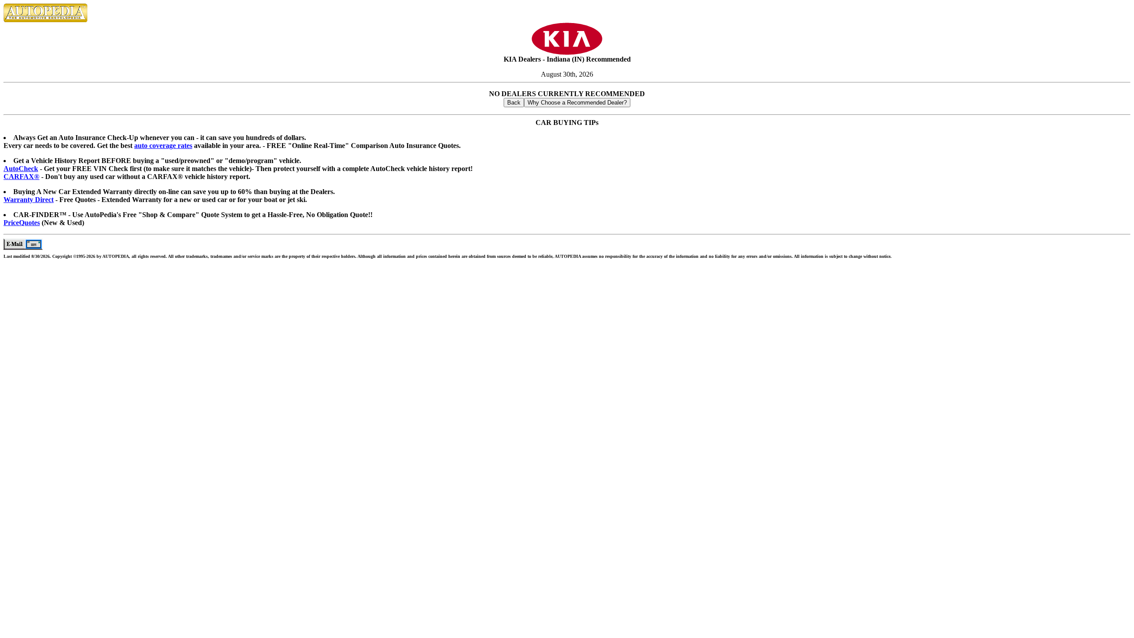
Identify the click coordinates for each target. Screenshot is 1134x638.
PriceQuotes (22, 222)
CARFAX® (21, 176)
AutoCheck (21, 168)
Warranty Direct (29, 199)
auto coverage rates (163, 145)
